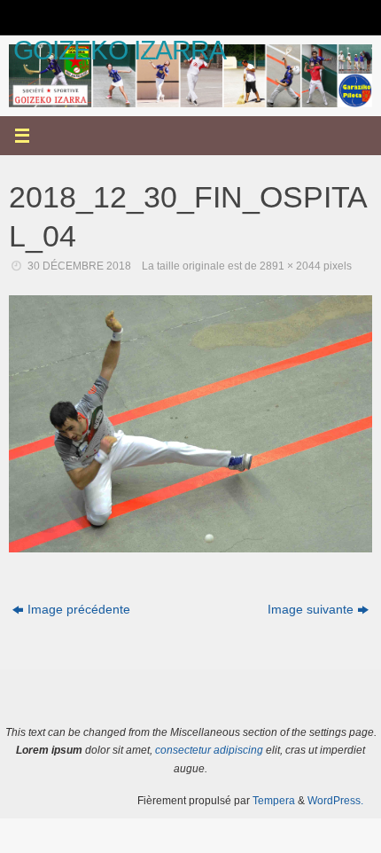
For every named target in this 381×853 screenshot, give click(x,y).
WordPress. (335, 800)
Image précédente (78, 609)
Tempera (274, 800)
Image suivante (311, 609)
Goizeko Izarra (119, 50)
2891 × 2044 (290, 266)
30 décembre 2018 (79, 266)
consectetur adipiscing (209, 750)
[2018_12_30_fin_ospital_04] (190, 423)
